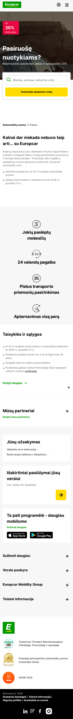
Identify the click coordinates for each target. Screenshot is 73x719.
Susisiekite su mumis (36, 700)
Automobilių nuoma (14, 124)
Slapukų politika (12, 700)
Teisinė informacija (40, 696)
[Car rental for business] (61, 495)
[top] (68, 388)
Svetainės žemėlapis (14, 696)
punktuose (31, 371)
